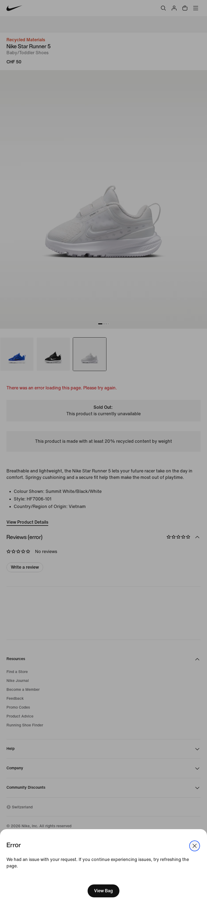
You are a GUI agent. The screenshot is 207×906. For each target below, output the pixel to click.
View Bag (103, 890)
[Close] (194, 846)
